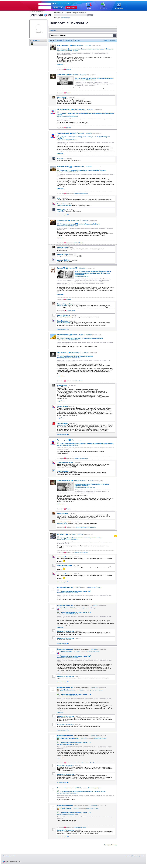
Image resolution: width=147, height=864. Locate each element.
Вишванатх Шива (78, 167)
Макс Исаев (93, 762)
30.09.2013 (90, 109)
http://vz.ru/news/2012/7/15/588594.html (67, 592)
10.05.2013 (89, 133)
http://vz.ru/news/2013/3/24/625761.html (67, 225)
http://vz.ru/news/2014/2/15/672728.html (67, 50)
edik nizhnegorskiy (79, 109)
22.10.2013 (83, 74)
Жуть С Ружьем (78, 242)
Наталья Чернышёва (64, 317)
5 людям (68, 92)
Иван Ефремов (62, 305)
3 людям (68, 69)
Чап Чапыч (71, 534)
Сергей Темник (71, 310)
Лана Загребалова (81, 527)
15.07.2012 (80, 534)
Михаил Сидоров (78, 334)
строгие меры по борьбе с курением (92, 484)
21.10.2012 (87, 440)
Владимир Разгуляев (80, 827)
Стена (52, 40)
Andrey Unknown (91, 527)
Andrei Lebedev (78, 381)
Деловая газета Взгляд (94, 587)
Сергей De (60, 211)
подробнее (60, 64)
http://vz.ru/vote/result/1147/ (82, 276)
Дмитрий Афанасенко (64, 205)
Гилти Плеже (73, 74)
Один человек (75, 352)
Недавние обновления (110, 40)
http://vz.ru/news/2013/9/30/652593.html (67, 116)
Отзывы (59, 40)
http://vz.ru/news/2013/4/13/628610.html (67, 172)
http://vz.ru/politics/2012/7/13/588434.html (67, 539)
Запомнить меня (60, 4)
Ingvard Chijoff (75, 220)
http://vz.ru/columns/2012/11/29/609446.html (68, 357)
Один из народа (76, 440)
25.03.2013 (85, 220)
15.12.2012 (89, 334)
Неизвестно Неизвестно (81, 193)
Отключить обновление (110, 845)
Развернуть (53, 30)
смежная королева (79, 480)
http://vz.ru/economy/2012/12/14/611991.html (68, 340)
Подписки (36, 40)
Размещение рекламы (138, 855)
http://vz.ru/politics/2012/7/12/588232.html (67, 793)
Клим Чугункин (62, 523)
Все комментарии (63, 214)
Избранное (68, 40)
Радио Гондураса (78, 133)
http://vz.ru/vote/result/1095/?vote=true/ (85, 487)
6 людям (68, 509)
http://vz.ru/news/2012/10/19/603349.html (67, 445)
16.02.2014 (88, 45)
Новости (14, 855)
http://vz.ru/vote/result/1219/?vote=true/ (85, 79)
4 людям (68, 127)
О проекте (128, 855)
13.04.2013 (89, 166)
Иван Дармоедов (77, 45)
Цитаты (77, 40)
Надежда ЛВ (72, 268)
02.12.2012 (85, 352)
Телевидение (6, 855)
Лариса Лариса (62, 425)
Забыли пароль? (72, 4)
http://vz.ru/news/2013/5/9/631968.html (67, 139)
